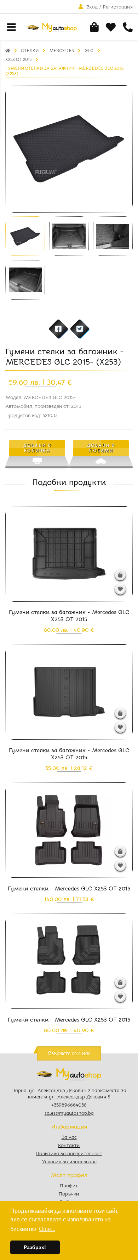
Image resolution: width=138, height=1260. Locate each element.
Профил (69, 1185)
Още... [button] (47, 1229)
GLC (89, 50)
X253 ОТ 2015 (18, 59)
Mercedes (61, 50)
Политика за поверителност (69, 1153)
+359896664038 (69, 1105)
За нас (69, 1137)
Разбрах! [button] (35, 1247)
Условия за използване (69, 1161)
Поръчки (69, 1194)
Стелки (30, 50)
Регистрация (118, 7)
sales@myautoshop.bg (69, 1113)
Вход (92, 7)
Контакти (69, 1145)
